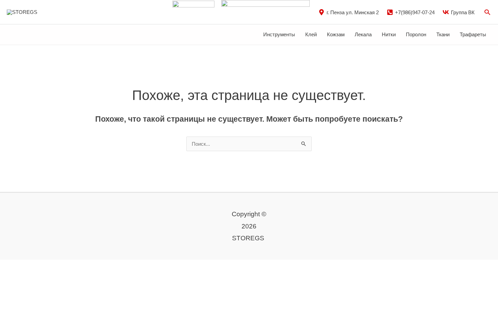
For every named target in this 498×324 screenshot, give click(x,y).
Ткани (443, 34)
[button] (487, 12)
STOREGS (54, 12)
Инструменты (279, 34)
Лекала (363, 34)
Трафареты (473, 34)
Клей (311, 34)
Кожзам (336, 34)
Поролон (416, 34)
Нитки (389, 34)
